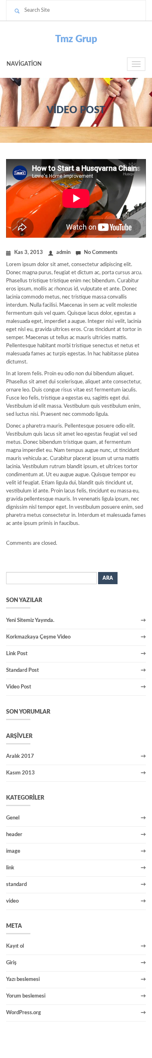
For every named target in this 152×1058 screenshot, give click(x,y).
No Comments (101, 252)
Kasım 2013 (20, 773)
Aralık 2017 (20, 756)
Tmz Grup (76, 39)
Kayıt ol (15, 946)
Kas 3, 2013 (28, 252)
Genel (12, 818)
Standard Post (22, 670)
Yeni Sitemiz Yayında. (30, 620)
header (14, 834)
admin (63, 252)
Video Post (18, 687)
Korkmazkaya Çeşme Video (38, 637)
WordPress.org (23, 1012)
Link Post (17, 653)
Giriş (11, 963)
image (13, 851)
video (12, 901)
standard (16, 884)
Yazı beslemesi (23, 979)
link (10, 868)
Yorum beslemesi (25, 996)
